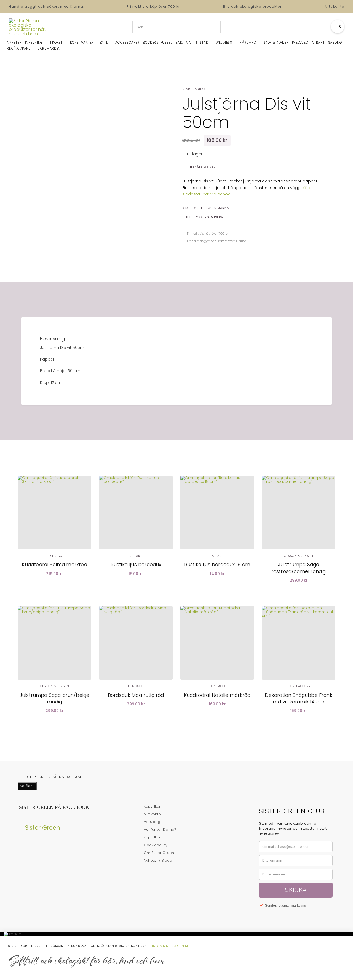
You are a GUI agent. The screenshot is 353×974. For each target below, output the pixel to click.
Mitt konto (334, 6)
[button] (337, 26)
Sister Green (42, 828)
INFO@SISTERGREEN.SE (170, 946)
